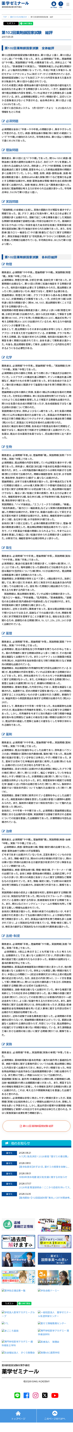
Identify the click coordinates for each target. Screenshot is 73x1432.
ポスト (12, 23)
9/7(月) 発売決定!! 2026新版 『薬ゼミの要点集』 (44, 1156)
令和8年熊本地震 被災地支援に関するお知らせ (43, 1177)
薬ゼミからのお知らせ (18, 17)
